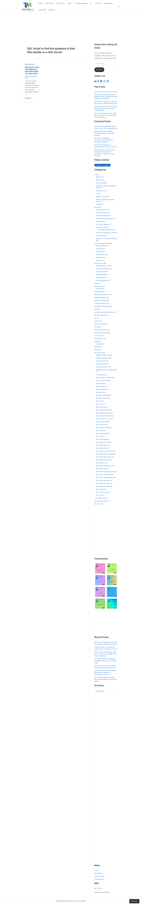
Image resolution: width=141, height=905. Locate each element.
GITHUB (96, 327)
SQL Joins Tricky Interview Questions (105, 92)
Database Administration (102, 294)
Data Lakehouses (101, 246)
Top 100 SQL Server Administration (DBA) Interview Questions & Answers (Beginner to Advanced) (105, 96)
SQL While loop (100, 498)
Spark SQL (99, 288)
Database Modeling (100, 300)
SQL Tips (97, 504)
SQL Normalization (102, 445)
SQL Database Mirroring (103, 413)
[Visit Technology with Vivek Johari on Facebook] (98, 81)
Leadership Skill (101, 274)
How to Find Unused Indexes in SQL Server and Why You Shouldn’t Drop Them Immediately (105, 115)
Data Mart (99, 251)
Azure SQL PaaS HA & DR (105, 229)
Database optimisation (101, 306)
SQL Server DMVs (101, 468)
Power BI (98, 3)
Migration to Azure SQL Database (106, 238)
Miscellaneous (98, 338)
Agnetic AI (99, 180)
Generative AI (100, 190)
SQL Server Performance (103, 474)
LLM (97, 193)
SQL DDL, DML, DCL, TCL (104, 419)
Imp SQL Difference (102, 367)
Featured (97, 321)
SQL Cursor (99, 404)
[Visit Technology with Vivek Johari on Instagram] (108, 81)
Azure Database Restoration (104, 218)
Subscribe (99, 69)
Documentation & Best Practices (104, 312)
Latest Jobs (42, 10)
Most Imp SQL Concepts (103, 377)
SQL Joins (99, 436)
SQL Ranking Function (102, 460)
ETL (95, 318)
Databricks (99, 257)
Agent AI (98, 177)
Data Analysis (98, 286)
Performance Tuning (102, 380)
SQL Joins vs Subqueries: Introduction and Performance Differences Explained (103, 140)
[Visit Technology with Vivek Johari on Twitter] (101, 81)
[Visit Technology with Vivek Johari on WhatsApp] (104, 81)
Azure (69, 3)
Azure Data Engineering (101, 243)
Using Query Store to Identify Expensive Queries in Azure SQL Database (104, 133)
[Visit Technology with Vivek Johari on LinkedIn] (95, 81)
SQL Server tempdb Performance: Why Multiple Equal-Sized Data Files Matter (105, 679)
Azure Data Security (102, 215)
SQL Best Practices (102, 398)
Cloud (96, 283)
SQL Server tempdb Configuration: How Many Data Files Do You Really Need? (105, 660)
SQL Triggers (100, 489)
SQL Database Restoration (104, 416)
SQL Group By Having (102, 427)
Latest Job (97, 335)
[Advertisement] (70, 25)
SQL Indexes (100, 430)
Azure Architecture (102, 210)
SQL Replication (101, 463)
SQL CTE (99, 401)
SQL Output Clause (102, 448)
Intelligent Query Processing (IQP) (106, 370)
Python (96, 350)
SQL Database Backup (103, 410)
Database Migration (100, 297)
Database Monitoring (100, 303)
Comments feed (99, 876)
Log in (96, 870)
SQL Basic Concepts (102, 395)
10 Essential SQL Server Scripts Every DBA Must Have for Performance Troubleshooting (106, 108)
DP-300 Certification (100, 315)
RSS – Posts (98, 888)
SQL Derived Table (101, 421)
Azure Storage (100, 235)
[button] (64, 3)
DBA (26, 64)
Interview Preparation (102, 268)
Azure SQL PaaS (101, 227)
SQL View (99, 495)
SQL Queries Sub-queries (103, 457)
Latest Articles (49, 3)
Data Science (98, 291)
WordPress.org (98, 879)
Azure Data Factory (102, 212)
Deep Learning (100, 183)
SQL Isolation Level (102, 433)
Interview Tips (100, 271)
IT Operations (100, 374)
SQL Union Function (102, 492)
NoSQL (96, 341)
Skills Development (102, 280)
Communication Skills (102, 266)
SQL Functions (100, 424)
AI (90, 3)
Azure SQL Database (102, 224)
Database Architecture (103, 355)
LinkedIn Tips (100, 277)
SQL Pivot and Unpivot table (105, 451)
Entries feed (98, 873)
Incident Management (101, 330)
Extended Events (101, 361)
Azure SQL (99, 221)
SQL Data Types (101, 407)
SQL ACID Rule (100, 386)
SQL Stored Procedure (103, 483)
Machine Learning (101, 196)
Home (40, 3)
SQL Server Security (100, 501)
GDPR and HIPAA (101, 364)
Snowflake (99, 260)
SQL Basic (99, 392)
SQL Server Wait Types (103, 480)
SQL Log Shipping (101, 439)
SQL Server (59, 3)
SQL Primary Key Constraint (104, 454)
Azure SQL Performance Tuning (105, 232)
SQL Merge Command (103, 442)
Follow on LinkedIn (102, 165)
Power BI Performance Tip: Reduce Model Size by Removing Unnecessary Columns (105, 672)
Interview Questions (81, 3)
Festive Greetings (99, 324)
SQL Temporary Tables (103, 486)
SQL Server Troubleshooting (104, 477)
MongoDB (99, 344)
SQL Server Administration (104, 466)
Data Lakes (99, 249)
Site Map (51, 10)
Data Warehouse (101, 254)
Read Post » (29, 98)
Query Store (99, 383)
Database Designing (102, 358)
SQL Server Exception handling (105, 471)
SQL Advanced (100, 389)
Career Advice (108, 3)
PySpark (98, 204)
